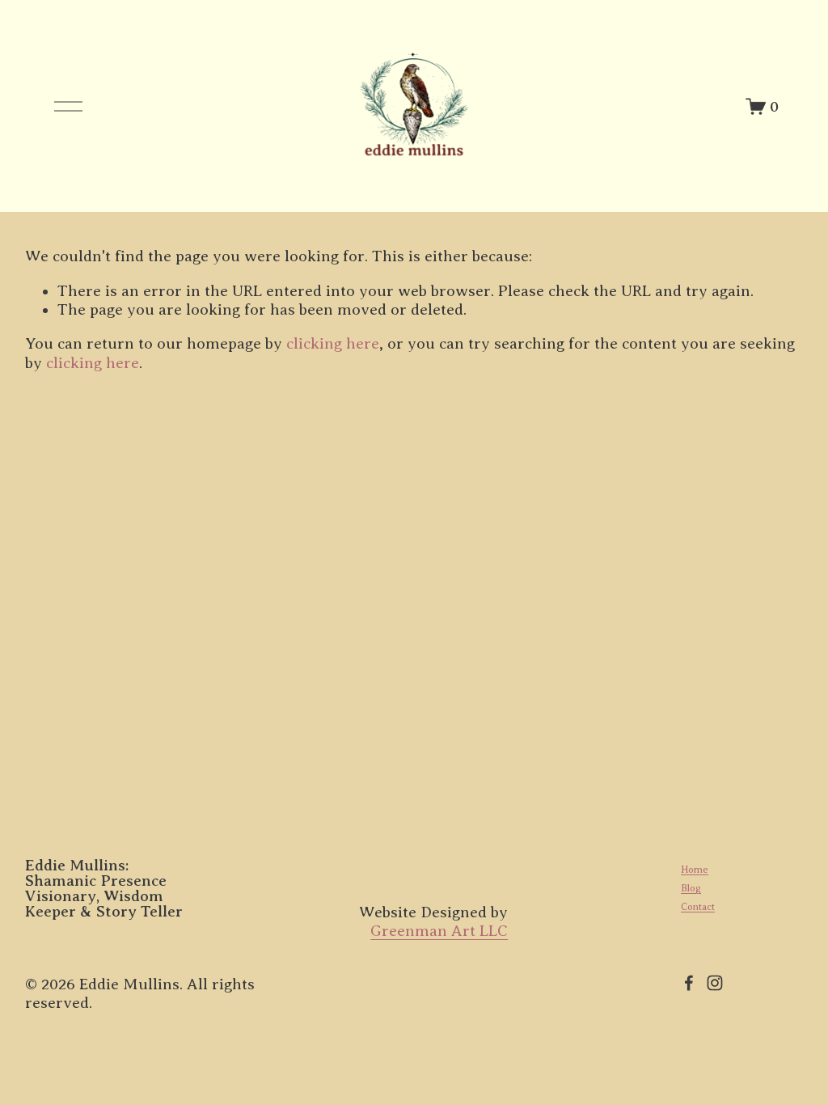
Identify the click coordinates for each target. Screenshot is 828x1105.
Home (694, 869)
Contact (698, 906)
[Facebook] (689, 983)
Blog (691, 888)
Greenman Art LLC (439, 930)
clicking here (332, 343)
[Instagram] (715, 983)
